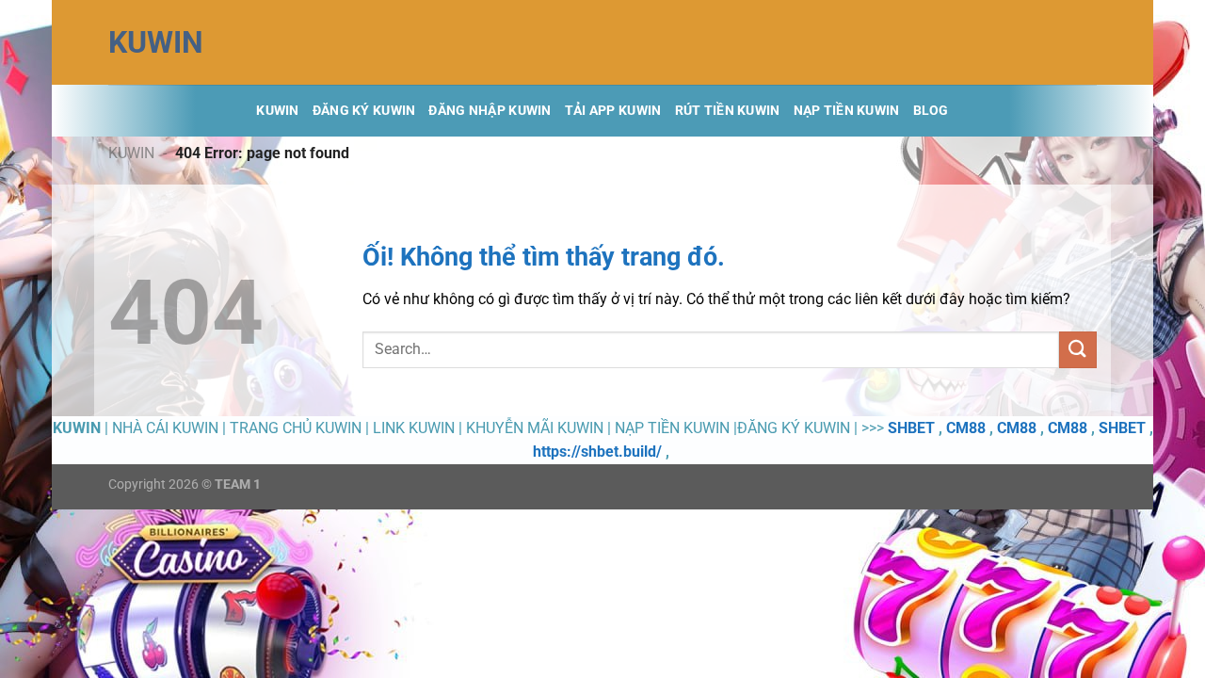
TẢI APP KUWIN (613, 111)
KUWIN (155, 42)
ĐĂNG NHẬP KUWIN (489, 111)
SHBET (911, 428)
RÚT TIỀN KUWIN (727, 111)
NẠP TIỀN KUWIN (847, 111)
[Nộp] (1078, 349)
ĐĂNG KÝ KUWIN (364, 111)
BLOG (931, 111)
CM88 (966, 428)
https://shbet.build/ (597, 451)
